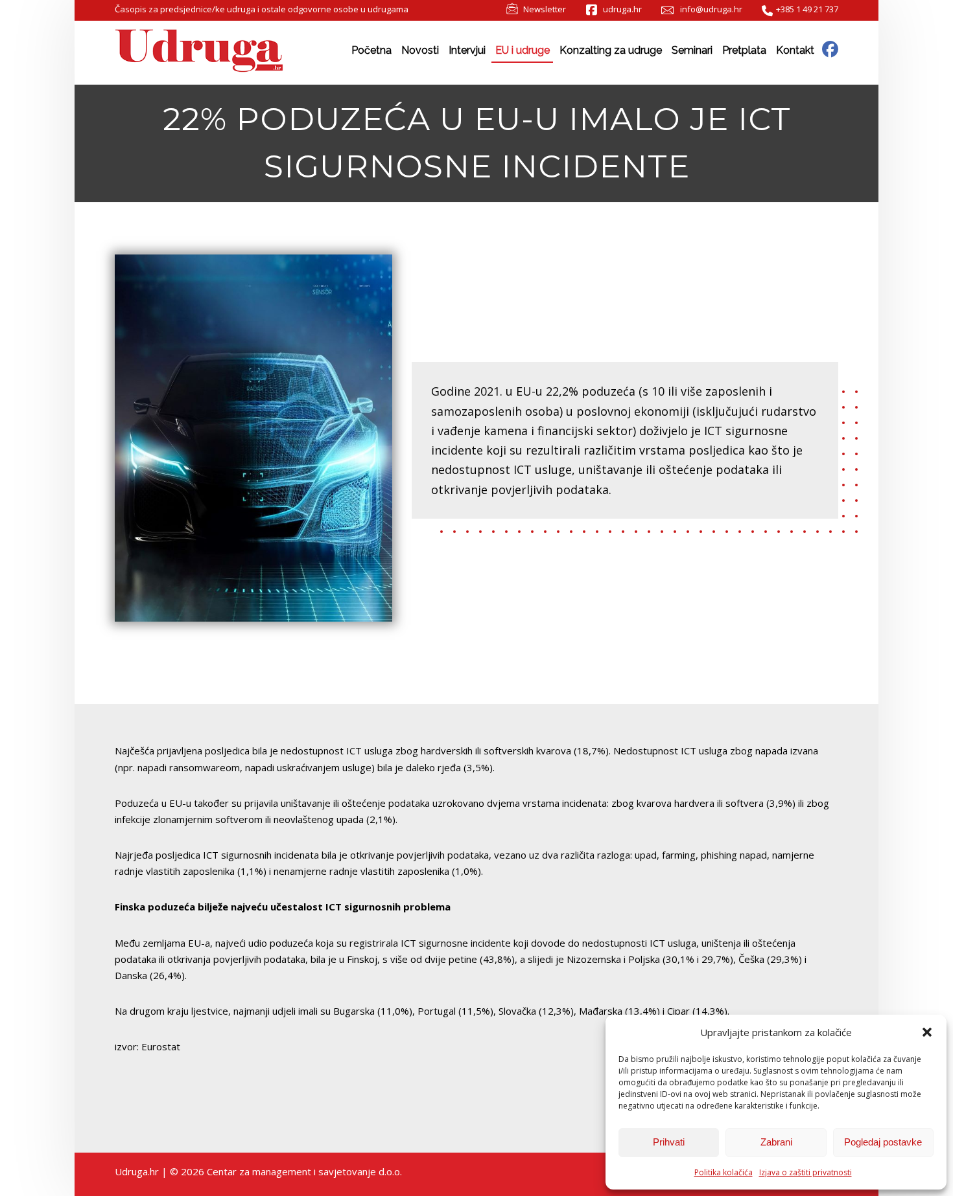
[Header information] (830, 48)
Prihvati (669, 1141)
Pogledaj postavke (883, 1141)
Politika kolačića (723, 1172)
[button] (927, 1032)
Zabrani (776, 1141)
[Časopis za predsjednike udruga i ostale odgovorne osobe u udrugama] (199, 51)
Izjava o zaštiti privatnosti (805, 1172)
